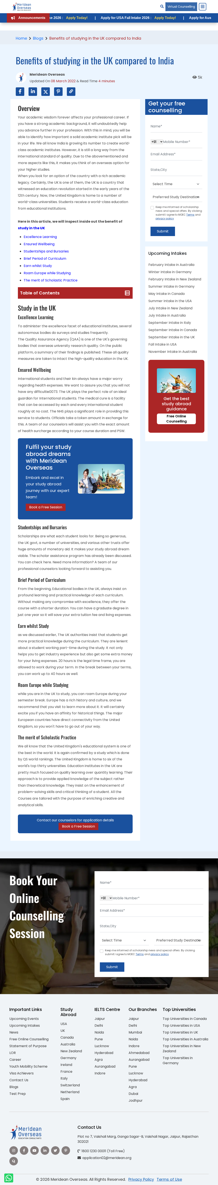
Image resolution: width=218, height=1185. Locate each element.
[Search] (162, 6)
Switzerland (70, 1085)
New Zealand (71, 1051)
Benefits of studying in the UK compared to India (95, 38)
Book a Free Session (45, 507)
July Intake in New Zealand (170, 308)
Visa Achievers (21, 1073)
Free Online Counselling (176, 419)
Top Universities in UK (180, 1032)
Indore (100, 1073)
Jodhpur (136, 1100)
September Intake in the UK (171, 337)
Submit (163, 231)
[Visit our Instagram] (13, 1150)
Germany (68, 1057)
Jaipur (100, 1018)
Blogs (38, 38)
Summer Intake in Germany (171, 286)
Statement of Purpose (28, 1046)
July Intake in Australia (167, 315)
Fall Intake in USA (162, 344)
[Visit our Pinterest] (66, 1150)
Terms (190, 214)
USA (63, 1023)
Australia (67, 1044)
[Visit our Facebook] (24, 1150)
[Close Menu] (202, 6)
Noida (99, 1032)
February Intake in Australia (171, 264)
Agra (99, 1059)
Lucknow (102, 1046)
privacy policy (165, 218)
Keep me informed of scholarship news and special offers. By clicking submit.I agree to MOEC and (179, 212)
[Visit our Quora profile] (13, 1161)
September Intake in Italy (169, 322)
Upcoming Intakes (24, 1025)
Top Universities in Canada (185, 1018)
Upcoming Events (24, 1018)
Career (15, 1059)
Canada (67, 1037)
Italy (64, 1078)
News (13, 1032)
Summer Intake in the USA (170, 300)
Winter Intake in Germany (170, 272)
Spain (65, 1098)
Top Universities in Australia (185, 1039)
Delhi (99, 1025)
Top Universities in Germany (178, 1060)
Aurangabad (105, 1066)
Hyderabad (104, 1052)
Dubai (133, 1093)
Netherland (69, 1092)
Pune (99, 1039)
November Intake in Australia (172, 351)
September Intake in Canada (172, 329)
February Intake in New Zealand (174, 279)
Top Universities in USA (181, 1025)
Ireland (66, 1064)
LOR (12, 1052)
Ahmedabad (139, 1052)
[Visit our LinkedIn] (45, 1150)
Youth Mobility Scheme (28, 1066)
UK (62, 1030)
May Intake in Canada (166, 293)
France (66, 1071)
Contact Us (18, 1080)
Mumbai (135, 1032)
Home (21, 38)
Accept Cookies (160, 1178)
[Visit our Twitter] (55, 1150)
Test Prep (17, 1093)
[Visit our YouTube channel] (34, 1150)
